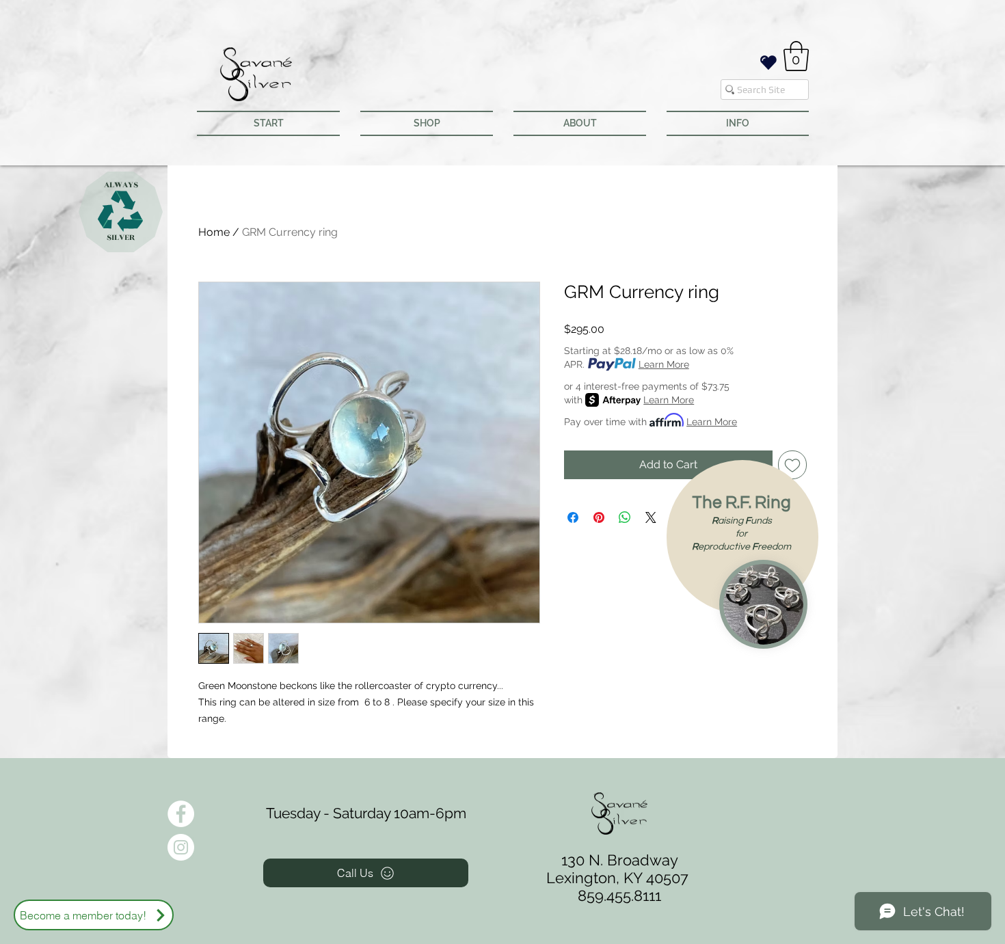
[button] (796, 56)
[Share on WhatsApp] (625, 517)
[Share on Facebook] (573, 517)
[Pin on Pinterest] (599, 517)
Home (214, 232)
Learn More (664, 364)
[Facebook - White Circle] (181, 813)
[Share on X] (651, 517)
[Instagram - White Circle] (181, 847)
